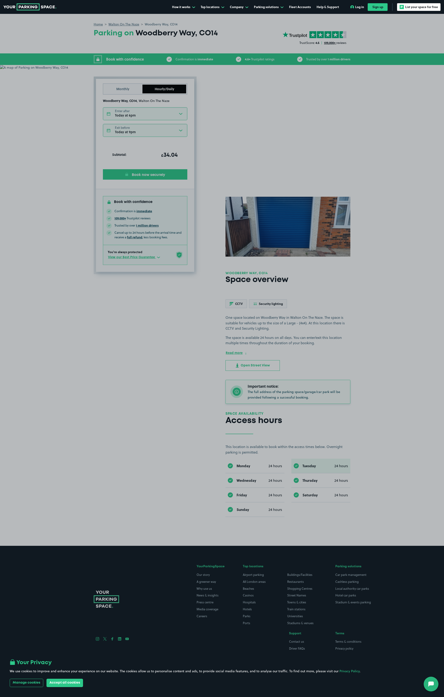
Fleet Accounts (300, 7)
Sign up (377, 7)
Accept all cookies (64, 682)
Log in (359, 7)
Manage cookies (26, 682)
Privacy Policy (349, 671)
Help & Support (328, 7)
